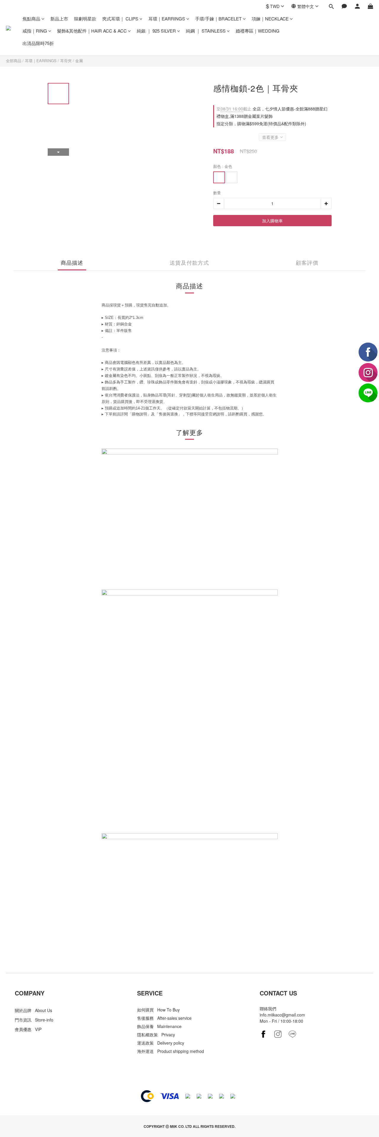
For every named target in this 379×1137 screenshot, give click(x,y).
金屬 (79, 60)
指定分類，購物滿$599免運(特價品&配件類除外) (261, 123)
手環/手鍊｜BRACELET (218, 18)
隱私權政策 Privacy (156, 1035)
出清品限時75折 (38, 43)
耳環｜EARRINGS (166, 18)
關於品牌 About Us (33, 1010)
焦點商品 (31, 18)
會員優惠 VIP (28, 1029)
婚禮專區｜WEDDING (258, 31)
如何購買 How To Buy (158, 1010)
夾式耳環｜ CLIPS (120, 18)
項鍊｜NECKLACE (270, 18)
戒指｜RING (35, 31)
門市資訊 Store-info (34, 1020)
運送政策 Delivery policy (160, 1043)
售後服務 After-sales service (164, 1018)
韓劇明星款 (85, 18)
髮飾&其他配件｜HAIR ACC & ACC (92, 31)
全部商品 (13, 60)
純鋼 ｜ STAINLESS (206, 31)
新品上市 (59, 18)
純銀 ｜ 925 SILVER (156, 31)
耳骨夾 (66, 60)
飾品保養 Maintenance (159, 1026)
